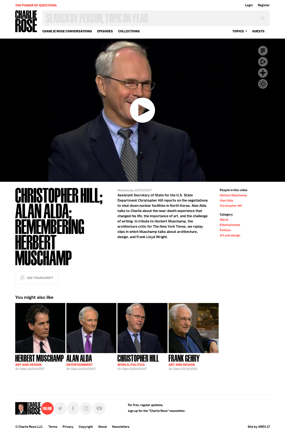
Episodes (105, 31)
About (102, 427)
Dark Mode (263, 84)
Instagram (86, 408)
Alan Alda (226, 200)
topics (238, 31)
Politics (225, 230)
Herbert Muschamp (233, 195)
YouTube (99, 408)
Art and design (230, 235)
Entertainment (230, 225)
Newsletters (121, 427)
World (224, 220)
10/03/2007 (39, 362)
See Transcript (40, 278)
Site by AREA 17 (259, 427)
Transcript (263, 51)
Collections (129, 31)
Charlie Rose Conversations (67, 31)
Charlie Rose (26, 21)
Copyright (86, 427)
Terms (52, 427)
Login (249, 5)
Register (264, 5)
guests (258, 31)
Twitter (60, 408)
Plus (263, 73)
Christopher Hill (231, 206)
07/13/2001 (184, 362)
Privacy (68, 427)
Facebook (73, 408)
